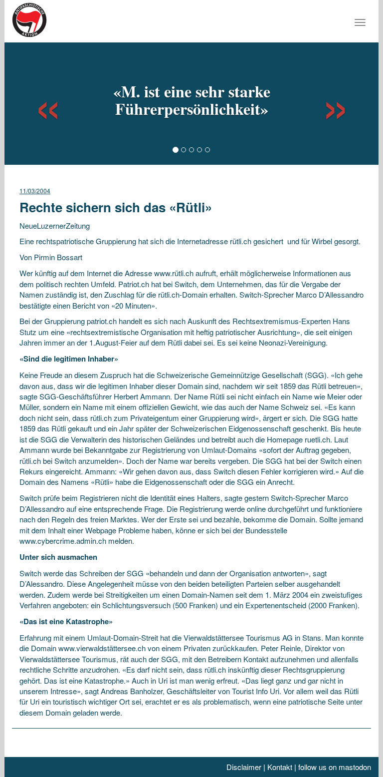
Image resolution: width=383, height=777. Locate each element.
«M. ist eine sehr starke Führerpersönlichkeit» (191, 99)
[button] (39, 102)
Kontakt (279, 767)
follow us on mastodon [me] (334, 767)
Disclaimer (243, 767)
